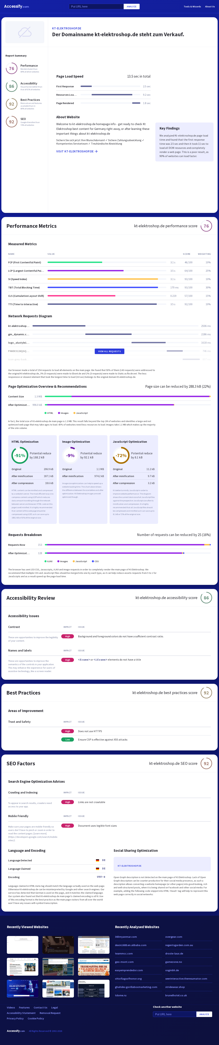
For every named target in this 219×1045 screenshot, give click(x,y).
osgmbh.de (172, 970)
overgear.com (173, 936)
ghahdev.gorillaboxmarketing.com (136, 987)
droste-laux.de (174, 953)
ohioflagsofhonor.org (128, 978)
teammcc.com (124, 953)
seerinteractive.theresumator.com (186, 978)
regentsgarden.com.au (179, 945)
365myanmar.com (126, 936)
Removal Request (50, 1013)
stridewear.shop (175, 987)
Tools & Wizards (192, 6)
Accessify (16, 6)
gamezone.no (173, 961)
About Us (210, 6)
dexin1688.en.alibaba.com (130, 945)
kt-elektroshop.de (66, 28)
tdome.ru (120, 995)
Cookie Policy (36, 1018)
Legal (54, 1007)
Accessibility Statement (21, 1013)
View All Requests (109, 351)
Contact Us (40, 1007)
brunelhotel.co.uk (176, 995)
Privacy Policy (15, 1018)
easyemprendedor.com (129, 970)
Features (24, 1007)
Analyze (132, 6)
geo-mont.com (124, 961)
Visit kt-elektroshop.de (75, 151)
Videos (11, 1007)
